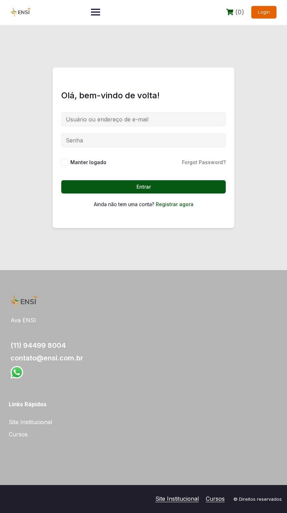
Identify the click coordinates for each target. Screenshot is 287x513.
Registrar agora (175, 204)
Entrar (143, 187)
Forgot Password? (204, 162)
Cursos (18, 434)
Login (264, 12)
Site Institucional (30, 422)
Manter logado (88, 162)
